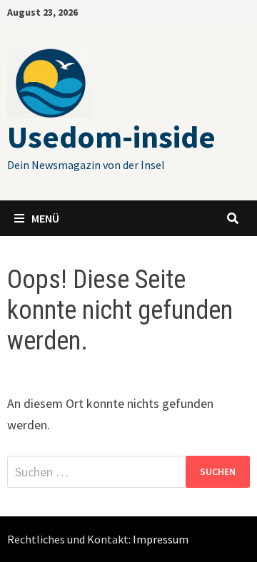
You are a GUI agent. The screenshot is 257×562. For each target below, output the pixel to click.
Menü (45, 218)
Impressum (160, 539)
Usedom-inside (111, 136)
